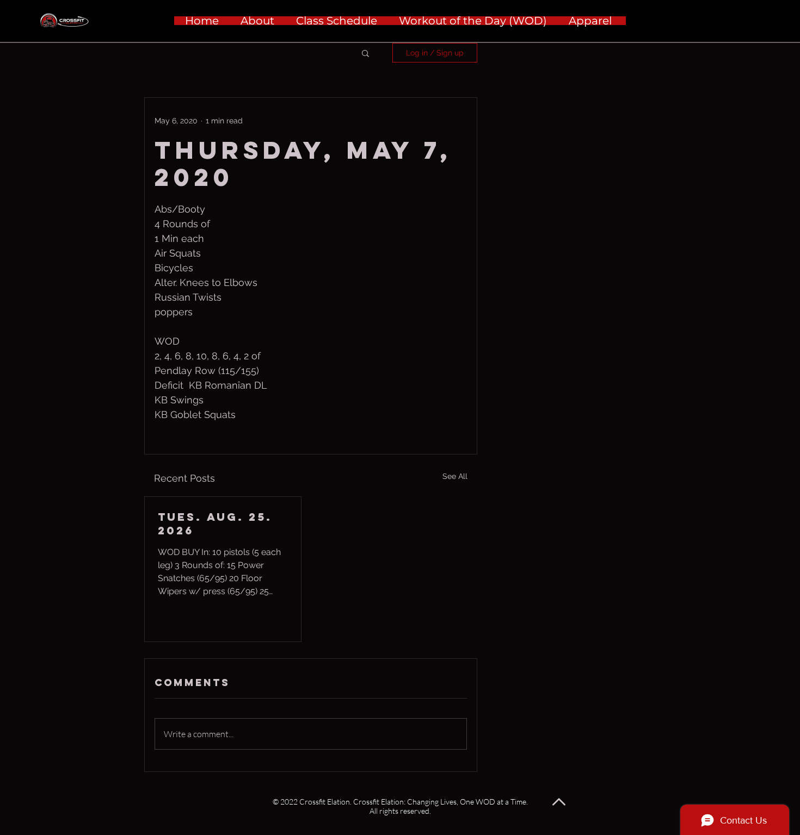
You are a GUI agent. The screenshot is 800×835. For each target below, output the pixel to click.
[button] (365, 52)
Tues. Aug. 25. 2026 (215, 523)
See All (454, 476)
